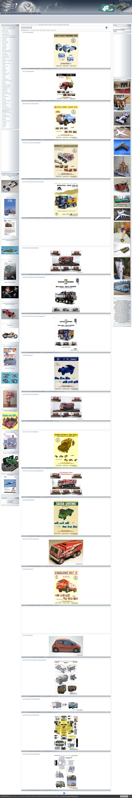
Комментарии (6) (57, 100)
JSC (3, 77)
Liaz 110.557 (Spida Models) (28, 32)
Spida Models (4, 110)
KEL (3, 82)
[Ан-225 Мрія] (122, 220)
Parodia (3, 102)
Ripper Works (4, 108)
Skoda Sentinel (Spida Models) (28, 500)
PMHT (3, 105)
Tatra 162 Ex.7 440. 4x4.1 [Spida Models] (30, 431)
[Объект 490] (122, 255)
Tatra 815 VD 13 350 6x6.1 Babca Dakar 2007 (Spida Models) (34, 660)
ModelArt (4, 89)
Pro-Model (4, 106)
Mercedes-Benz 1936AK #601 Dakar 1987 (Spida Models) (34, 316)
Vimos (3, 122)
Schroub (3, 113)
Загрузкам (48, 30)
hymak (42, 696)
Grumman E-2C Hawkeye (10, 368)
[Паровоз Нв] (122, 206)
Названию (33, 30)
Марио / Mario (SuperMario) (10, 282)
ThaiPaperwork (5, 116)
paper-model (47, 391)
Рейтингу (37, 30)
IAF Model (4, 74)
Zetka (3, 125)
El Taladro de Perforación (10, 432)
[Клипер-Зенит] (122, 279)
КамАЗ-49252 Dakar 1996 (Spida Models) (31, 103)
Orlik (3, 99)
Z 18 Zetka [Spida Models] (28, 355)
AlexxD (41, 68)
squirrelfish (44, 100)
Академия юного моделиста (7, 27)
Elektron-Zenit (4, 57)
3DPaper (4, 38)
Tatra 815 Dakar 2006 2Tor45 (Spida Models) (31, 699)
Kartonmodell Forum (6, 80)
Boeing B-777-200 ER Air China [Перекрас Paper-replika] (10, 474)
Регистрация (34, 13)
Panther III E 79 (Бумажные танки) (10, 218)
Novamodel (4, 96)
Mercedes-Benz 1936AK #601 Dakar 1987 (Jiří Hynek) (33, 181)
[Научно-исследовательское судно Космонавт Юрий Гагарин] (122, 93)
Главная (3, 13)
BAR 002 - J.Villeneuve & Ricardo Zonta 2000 (10, 176)
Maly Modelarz (5, 86)
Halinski (3, 70)
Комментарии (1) (54, 68)
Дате (29, 30)
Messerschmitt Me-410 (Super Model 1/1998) (10, 347)
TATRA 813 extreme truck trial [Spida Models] (31, 142)
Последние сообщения (14, 13)
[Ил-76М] (122, 138)
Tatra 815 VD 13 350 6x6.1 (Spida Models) (31, 539)
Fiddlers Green (5, 63)
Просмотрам (53, 30)
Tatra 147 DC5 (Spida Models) (28, 71)
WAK (3, 118)
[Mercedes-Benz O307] (122, 294)
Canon (3, 53)
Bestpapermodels (5, 50)
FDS (3, 61)
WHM (3, 119)
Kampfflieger (4, 79)
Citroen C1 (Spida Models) (28, 635)
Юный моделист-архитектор (7, 35)
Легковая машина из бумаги (26, 391)
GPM (3, 69)
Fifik (3, 64)
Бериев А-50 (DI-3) (10, 197)
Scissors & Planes (5, 109)
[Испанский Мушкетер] (122, 110)
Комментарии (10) (56, 536)
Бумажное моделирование (7, 28)
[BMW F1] (122, 125)
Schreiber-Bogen (5, 112)
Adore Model (4, 41)
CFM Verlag (4, 54)
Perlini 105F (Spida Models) (28, 569)
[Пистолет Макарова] (122, 154)
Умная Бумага (5, 34)
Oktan (3, 97)
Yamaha (3, 123)
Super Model (4, 115)
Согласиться (124, 796)
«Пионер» (10, 261)
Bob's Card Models (5, 51)
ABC (3, 40)
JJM (3, 76)
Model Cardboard (5, 93)
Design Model (4, 56)
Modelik (3, 90)
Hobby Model (4, 73)
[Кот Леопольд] (122, 242)
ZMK (3, 126)
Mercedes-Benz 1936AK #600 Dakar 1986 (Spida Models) (34, 277)
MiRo (3, 95)
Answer (3, 47)
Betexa (3, 48)
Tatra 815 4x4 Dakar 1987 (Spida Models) (31, 394)
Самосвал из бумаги (25, 100)
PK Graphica (4, 103)
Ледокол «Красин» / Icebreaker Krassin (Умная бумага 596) (10, 240)
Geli (3, 67)
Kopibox (3, 83)
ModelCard (4, 92)
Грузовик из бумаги (25, 68)
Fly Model (4, 66)
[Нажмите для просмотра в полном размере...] (66, 67)
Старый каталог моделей (25, 13)
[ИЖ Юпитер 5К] (122, 194)
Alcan (3, 44)
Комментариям (43, 30)
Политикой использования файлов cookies (69, 796)
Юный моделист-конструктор (8, 37)
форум (7, 13)
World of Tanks (5, 121)
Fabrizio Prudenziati (6, 60)
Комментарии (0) (56, 178)
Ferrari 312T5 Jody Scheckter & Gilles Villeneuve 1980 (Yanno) (10, 304)
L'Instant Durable (5, 84)
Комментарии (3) (56, 139)
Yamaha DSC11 (10, 325)
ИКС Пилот (4, 31)
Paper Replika (4, 100)
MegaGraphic (4, 87)
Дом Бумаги (4, 30)
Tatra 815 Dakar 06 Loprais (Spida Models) (31, 715)
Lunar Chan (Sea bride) (10, 389)
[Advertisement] (66, 19)
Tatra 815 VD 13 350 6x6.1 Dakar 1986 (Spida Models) (33, 470)
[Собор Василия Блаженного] (122, 176)
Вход (39, 13)
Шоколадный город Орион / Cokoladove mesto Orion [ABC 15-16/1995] (10, 411)
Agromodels (4, 43)
